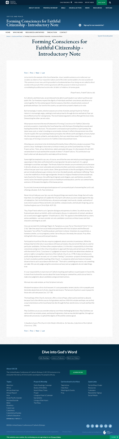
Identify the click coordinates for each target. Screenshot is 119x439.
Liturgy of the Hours (41, 400)
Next (37, 73)
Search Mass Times (40, 390)
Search (110, 2)
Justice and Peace (17, 36)
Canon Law (10, 408)
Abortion (10, 385)
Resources (92, 388)
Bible (8, 403)
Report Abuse (89, 2)
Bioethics (10, 405)
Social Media (92, 395)
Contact (63, 32)
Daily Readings (65, 2)
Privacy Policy (67, 431)
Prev (31, 73)
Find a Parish (78, 2)
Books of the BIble (40, 388)
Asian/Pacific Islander (14, 398)
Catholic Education (13, 415)
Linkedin (101, 426)
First (26, 73)
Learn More (78, 372)
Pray (62, 393)
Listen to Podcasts (58, 358)
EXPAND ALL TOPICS (13, 418)
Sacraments (38, 398)
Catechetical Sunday (14, 413)
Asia (8, 395)
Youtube (97, 426)
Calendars (92, 390)
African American (13, 390)
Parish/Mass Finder (95, 385)
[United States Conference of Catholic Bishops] (11, 3)
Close (114, 437)
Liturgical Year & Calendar (43, 395)
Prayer (36, 393)
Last (43, 73)
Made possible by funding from (92, 432)
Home (8, 32)
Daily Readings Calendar (72, 2)
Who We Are (18, 32)
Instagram (105, 426)
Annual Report (12, 393)
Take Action (52, 32)
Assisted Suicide (12, 400)
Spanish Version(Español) (105, 36)
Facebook (92, 426)
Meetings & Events (68, 390)
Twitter (88, 426)
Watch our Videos (73, 358)
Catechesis (11, 410)
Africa (9, 388)
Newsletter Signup (95, 393)
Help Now (101, 2)
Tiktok (110, 426)
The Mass (37, 403)
